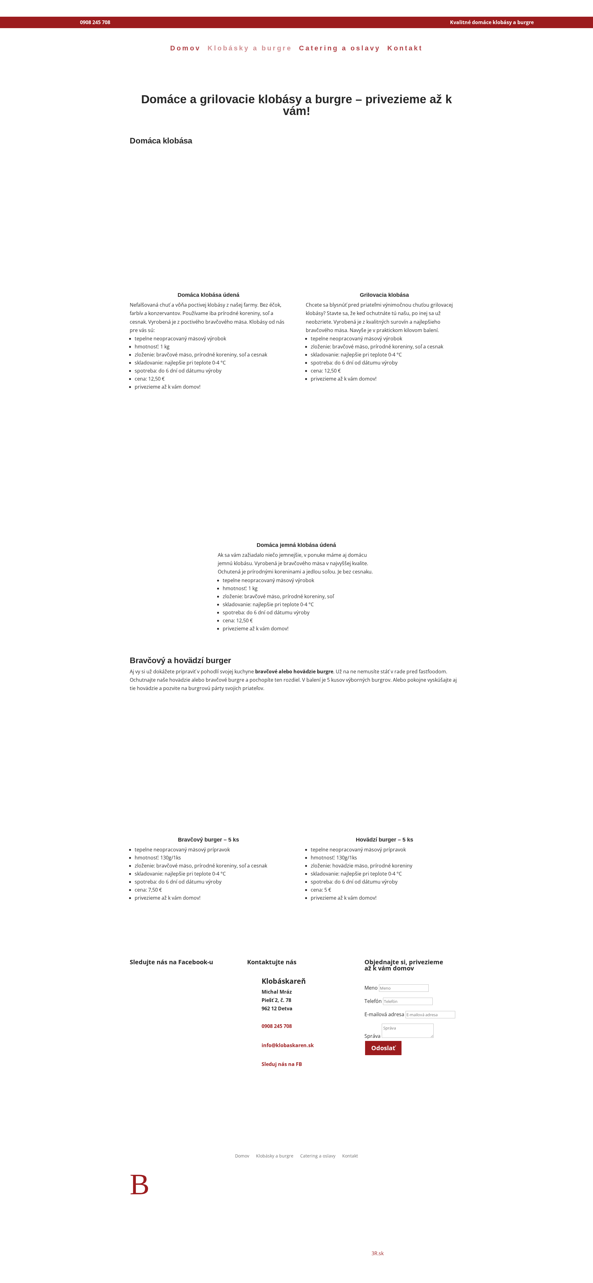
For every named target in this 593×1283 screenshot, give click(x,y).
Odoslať (383, 1048)
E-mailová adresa (384, 1014)
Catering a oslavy (340, 48)
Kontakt (405, 48)
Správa (372, 1036)
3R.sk (378, 1253)
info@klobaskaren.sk (288, 1045)
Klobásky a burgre (250, 48)
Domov (185, 48)
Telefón (373, 1001)
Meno (371, 987)
